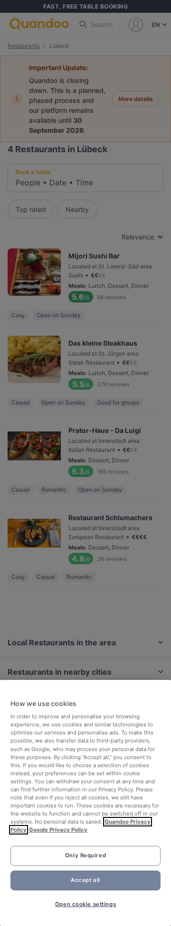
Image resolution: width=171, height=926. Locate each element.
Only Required (85, 855)
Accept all (85, 880)
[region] (85, 803)
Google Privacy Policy (58, 829)
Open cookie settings (85, 904)
